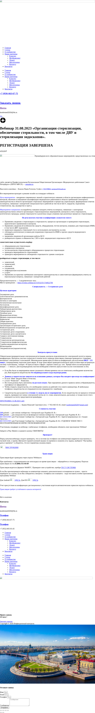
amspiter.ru (29, 184)
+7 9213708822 (46, 189)
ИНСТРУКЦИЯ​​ (12, 447)
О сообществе (10, 52)
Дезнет (12, 60)
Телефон (4, 515)
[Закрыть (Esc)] (1, 710)
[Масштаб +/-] (8, 710)
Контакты (8, 66)
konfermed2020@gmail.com (76, 405)
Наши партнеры (11, 54)
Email (2, 695)
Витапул (12, 64)
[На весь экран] (5, 710)
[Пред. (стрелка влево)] (1, 712)
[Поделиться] (3, 710)
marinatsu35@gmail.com (59, 189)
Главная (8, 48)
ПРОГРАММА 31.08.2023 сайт (12, 401)
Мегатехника (14, 62)
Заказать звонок (10, 102)
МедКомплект (14, 58)
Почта (3, 108)
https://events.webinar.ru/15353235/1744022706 (35, 283)
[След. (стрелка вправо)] (3, 712)
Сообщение (5, 705)
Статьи (7, 50)
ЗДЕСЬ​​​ (17, 480)
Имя (2, 692)
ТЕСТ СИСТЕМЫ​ (68, 467)
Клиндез (12, 56)
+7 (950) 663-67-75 (9, 93)
